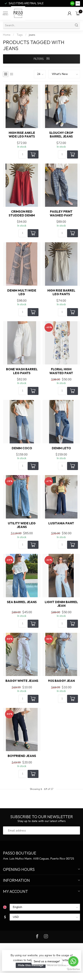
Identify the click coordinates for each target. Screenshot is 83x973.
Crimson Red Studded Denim (22, 213)
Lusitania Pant (61, 523)
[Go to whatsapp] (73, 961)
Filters (39, 59)
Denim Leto (61, 448)
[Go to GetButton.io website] (73, 969)
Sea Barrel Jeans (22, 602)
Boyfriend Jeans (22, 756)
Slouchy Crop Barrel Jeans (61, 134)
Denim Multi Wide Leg (21, 292)
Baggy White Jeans (21, 681)
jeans (32, 35)
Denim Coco (22, 448)
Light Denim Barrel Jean (61, 604)
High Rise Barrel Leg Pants (61, 292)
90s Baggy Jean (61, 681)
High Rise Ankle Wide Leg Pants (22, 134)
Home (6, 35)
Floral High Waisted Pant (61, 371)
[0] (78, 13)
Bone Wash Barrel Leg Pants (22, 371)
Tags (20, 35)
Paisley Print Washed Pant (61, 213)
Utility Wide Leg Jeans (22, 525)
